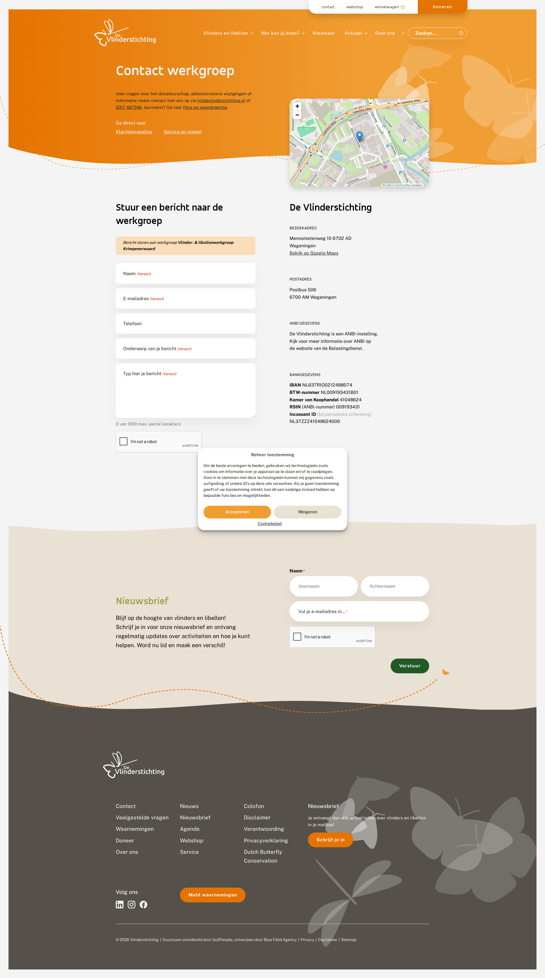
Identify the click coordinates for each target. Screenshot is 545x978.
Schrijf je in (330, 839)
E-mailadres (143, 298)
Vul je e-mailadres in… (322, 611)
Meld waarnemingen (212, 895)
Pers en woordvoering (205, 107)
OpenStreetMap (402, 184)
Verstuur (410, 665)
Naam (137, 273)
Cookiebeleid (270, 523)
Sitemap (348, 939)
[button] (359, 137)
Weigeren (307, 512)
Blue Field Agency (280, 939)
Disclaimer (327, 939)
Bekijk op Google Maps (314, 253)
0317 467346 (129, 107)
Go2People (222, 939)
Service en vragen (183, 131)
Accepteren (237, 512)
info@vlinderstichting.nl (221, 100)
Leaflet (388, 184)
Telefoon (132, 323)
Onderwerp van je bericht (157, 348)
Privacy (307, 939)
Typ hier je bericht (149, 373)
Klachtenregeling (134, 131)
